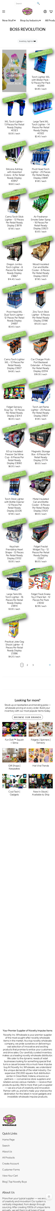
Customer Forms (11, 1169)
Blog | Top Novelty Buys (14, 1181)
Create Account (10, 1163)
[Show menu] (3, 11)
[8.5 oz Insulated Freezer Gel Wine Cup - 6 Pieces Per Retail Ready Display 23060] (14, 436)
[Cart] (51, 11)
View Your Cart (10, 1175)
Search (6, 1145)
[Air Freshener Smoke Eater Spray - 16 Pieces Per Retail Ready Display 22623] (41, 201)
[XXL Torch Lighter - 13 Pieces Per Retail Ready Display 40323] (14, 106)
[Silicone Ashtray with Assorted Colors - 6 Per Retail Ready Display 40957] (14, 154)
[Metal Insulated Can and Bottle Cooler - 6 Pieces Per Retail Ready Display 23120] (41, 484)
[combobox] (24, 3)
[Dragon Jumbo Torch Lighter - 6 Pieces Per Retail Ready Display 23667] (14, 249)
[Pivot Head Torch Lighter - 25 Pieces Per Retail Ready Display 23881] (41, 154)
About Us (7, 1151)
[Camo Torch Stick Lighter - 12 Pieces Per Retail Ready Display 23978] (14, 201)
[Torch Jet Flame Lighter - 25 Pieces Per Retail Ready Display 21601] (41, 392)
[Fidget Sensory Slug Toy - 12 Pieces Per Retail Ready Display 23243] (14, 392)
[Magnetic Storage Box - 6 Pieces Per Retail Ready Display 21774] (41, 436)
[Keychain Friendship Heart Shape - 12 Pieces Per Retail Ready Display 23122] (14, 531)
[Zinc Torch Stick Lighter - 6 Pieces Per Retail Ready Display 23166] (41, 297)
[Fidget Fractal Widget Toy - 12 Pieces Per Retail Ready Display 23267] (41, 531)
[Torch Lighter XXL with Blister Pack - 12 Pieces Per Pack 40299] (41, 62)
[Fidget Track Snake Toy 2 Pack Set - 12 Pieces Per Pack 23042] (41, 579)
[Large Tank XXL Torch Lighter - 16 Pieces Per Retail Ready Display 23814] (14, 579)
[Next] (44, 665)
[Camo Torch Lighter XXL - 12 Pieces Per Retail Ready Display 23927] (14, 344)
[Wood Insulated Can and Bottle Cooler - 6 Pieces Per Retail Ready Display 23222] (41, 249)
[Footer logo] (9, 1120)
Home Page (8, 1139)
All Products (8, 1157)
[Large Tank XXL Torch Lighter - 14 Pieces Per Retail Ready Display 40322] (41, 106)
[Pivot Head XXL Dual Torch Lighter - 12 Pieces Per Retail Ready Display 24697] (14, 297)
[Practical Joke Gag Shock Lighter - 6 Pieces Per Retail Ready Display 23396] (14, 626)
